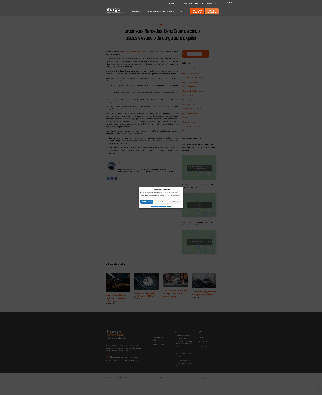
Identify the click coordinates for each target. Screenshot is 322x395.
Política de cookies (154, 206)
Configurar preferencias (174, 201)
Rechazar (160, 201)
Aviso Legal (169, 206)
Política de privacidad (162, 206)
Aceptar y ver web (147, 201)
